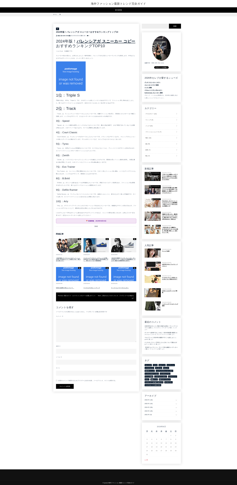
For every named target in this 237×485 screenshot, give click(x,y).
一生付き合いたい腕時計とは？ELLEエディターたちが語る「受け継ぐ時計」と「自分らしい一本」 (170, 230)
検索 (174, 26)
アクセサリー (151, 114)
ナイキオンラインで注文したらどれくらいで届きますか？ (169, 278)
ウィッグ (149, 120)
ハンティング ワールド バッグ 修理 (170, 304)
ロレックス (148, 365)
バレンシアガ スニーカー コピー (106, 41)
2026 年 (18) (149, 400)
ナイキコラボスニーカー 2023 (164, 370)
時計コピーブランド (164, 379)
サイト (58, 368)
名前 (58, 346)
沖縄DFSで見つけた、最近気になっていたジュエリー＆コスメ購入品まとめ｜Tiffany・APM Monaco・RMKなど (170, 217)
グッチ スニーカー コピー (152, 82)
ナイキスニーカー (165, 373)
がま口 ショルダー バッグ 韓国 (169, 291)
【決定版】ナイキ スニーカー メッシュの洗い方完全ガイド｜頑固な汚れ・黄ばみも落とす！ (68, 259)
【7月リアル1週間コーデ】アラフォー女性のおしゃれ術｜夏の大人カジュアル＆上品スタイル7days (170, 177)
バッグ (149, 126)
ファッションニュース (153, 132)
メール (59, 357)
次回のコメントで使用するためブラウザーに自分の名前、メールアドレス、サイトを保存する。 (87, 380)
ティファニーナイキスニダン (120, 287)
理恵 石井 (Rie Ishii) (63, 35)
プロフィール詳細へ (161, 67)
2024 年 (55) (149, 407)
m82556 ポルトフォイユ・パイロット (170, 265)
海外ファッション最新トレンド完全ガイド (118, 3)
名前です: (148, 63)
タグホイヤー (168, 382)
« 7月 (146, 459)
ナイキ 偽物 (148, 87)
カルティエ (162, 365)
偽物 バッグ (154, 379)
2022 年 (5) (148, 414)
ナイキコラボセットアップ (92, 287)
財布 (148, 150)
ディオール (159, 368)
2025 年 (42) (149, 403)
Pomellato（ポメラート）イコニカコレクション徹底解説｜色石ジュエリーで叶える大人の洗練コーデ (169, 203)
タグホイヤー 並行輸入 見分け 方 (154, 382)
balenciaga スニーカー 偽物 (154, 92)
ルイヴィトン (170, 365)
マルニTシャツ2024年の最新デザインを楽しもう (160, 337)
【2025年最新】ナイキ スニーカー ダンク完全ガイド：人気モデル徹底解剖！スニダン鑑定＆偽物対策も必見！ (123, 259)
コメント (59, 316)
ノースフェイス (149, 368)
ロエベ (147, 379)
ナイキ (155, 365)
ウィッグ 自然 (166, 251)
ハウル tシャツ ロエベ (160, 376)
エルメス (166, 368)
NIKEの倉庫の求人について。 (65, 287)
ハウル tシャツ (172, 376)
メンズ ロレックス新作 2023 (153, 385)
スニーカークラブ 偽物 (152, 85)
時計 (148, 138)
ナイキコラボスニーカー (151, 373)
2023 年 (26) (149, 411)
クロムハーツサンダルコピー (153, 90)
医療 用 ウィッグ (149, 370)
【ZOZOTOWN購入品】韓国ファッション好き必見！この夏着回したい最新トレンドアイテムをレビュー (169, 190)
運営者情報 (118, 10)
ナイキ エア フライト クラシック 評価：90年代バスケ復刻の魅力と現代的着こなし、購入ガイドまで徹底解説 (96, 259)
